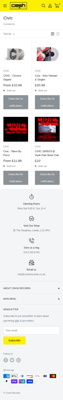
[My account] (50, 6)
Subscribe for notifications (15, 102)
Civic (38, 71)
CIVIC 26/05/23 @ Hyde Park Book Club (47, 153)
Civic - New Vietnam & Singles (46, 77)
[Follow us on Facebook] (5, 360)
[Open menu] (5, 5)
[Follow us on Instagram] (18, 360)
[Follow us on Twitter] (12, 360)
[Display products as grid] (52, 33)
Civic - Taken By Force (12, 153)
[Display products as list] (58, 33)
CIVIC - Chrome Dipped (12, 77)
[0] (57, 6)
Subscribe (14, 340)
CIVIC (6, 71)
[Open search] (43, 6)
